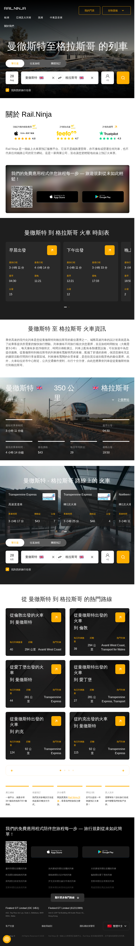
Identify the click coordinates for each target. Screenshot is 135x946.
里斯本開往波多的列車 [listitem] (16, 887)
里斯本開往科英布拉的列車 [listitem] (61, 887)
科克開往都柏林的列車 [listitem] (16, 875)
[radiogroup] (36, 63)
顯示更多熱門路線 (65, 897)
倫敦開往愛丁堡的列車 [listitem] (101, 875)
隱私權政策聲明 (87, 926)
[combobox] (44, 78)
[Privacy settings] (7, 939)
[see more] (52, 250)
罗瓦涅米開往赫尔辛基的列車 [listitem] (62, 881)
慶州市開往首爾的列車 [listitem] (16, 868)
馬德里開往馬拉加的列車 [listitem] (102, 887)
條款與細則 (47, 926)
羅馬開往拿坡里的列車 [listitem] (16, 881)
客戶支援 (10, 926)
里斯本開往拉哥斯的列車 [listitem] (102, 881)
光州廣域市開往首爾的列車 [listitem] (61, 868)
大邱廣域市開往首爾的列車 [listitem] (103, 868)
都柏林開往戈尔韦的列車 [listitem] (60, 875)
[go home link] (15, 8)
